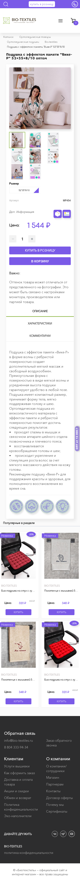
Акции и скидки (16, 791)
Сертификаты (56, 811)
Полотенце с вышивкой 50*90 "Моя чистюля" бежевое (33, 679)
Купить (18, 612)
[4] (66, 205)
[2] (60, 205)
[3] (63, 205)
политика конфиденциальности (28, 853)
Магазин (52, 777)
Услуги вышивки (17, 766)
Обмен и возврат (17, 798)
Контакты (53, 791)
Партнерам (55, 784)
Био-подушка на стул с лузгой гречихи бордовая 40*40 (33, 590)
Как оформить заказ (19, 773)
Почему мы (55, 805)
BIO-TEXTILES (13, 846)
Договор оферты (59, 798)
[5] (69, 205)
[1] (57, 205)
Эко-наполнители (18, 816)
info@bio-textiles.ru (18, 740)
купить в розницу (42, 4)
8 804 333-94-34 (16, 747)
